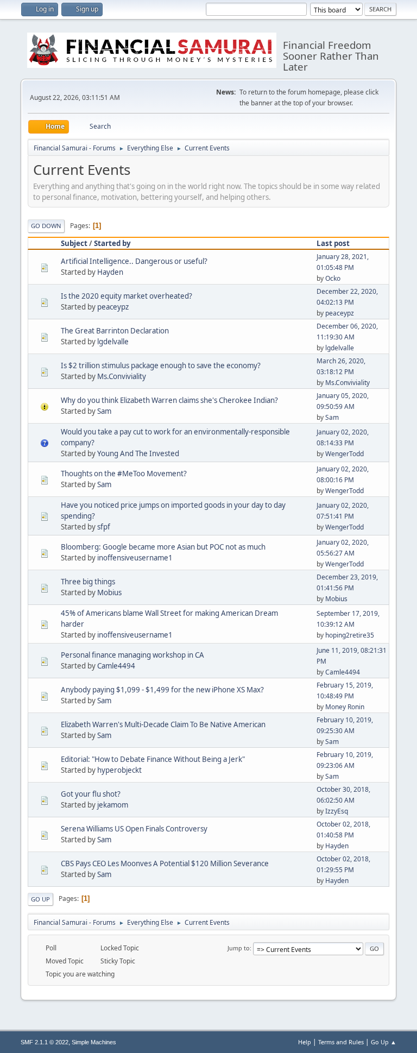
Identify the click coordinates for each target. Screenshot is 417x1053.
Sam (104, 411)
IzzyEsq (336, 811)
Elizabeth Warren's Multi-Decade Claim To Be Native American (163, 724)
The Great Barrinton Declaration (115, 331)
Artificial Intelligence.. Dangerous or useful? (134, 261)
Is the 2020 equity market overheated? (126, 296)
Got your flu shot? (91, 794)
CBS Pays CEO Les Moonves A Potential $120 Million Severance (165, 863)
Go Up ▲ (383, 1042)
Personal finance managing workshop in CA (132, 655)
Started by (112, 243)
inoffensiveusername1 (135, 558)
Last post (333, 243)
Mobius (109, 592)
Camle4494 (116, 666)
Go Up (40, 899)
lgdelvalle (113, 341)
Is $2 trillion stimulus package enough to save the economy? (161, 365)
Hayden (110, 272)
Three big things (88, 582)
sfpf (103, 527)
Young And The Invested (138, 453)
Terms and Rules (341, 1042)
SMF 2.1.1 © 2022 (44, 1042)
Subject (74, 243)
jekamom (112, 805)
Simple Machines (94, 1042)
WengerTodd (344, 453)
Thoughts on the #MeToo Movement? (124, 473)
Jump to (239, 948)
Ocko (332, 278)
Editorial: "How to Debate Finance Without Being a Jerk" (153, 759)
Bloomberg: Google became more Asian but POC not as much (163, 547)
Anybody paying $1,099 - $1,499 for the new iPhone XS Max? (162, 690)
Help (304, 1042)
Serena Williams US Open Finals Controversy (134, 829)
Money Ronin (344, 706)
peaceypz (113, 307)
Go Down (46, 226)
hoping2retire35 (349, 635)
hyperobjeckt (119, 770)
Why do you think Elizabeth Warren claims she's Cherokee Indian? (169, 400)
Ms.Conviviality (121, 376)
